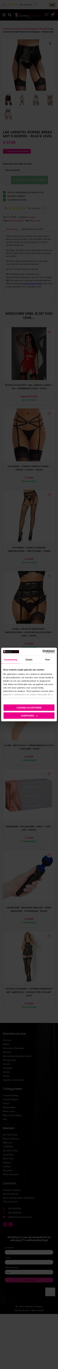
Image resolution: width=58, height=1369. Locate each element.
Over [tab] (47, 659)
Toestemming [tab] (10, 659)
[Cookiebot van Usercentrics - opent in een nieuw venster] (42, 652)
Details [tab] (29, 659)
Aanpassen (27, 715)
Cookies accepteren (29, 707)
